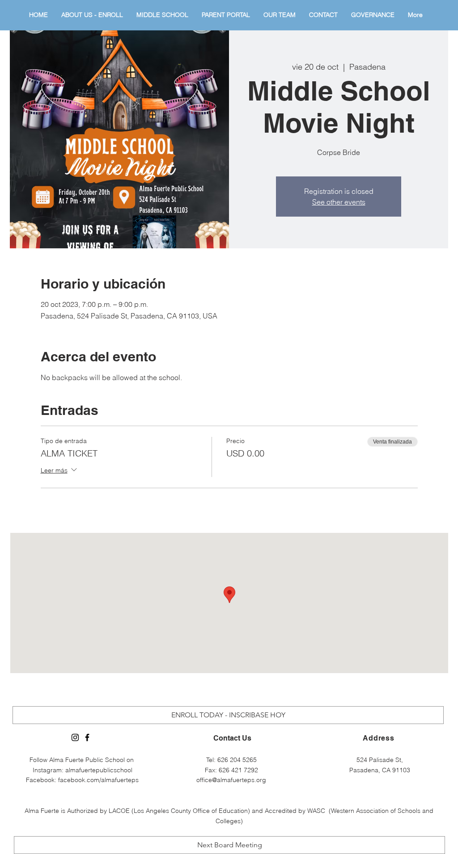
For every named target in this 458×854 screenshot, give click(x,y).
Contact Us (232, 738)
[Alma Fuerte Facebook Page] (87, 737)
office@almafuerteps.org (231, 780)
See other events (338, 201)
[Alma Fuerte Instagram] (75, 737)
